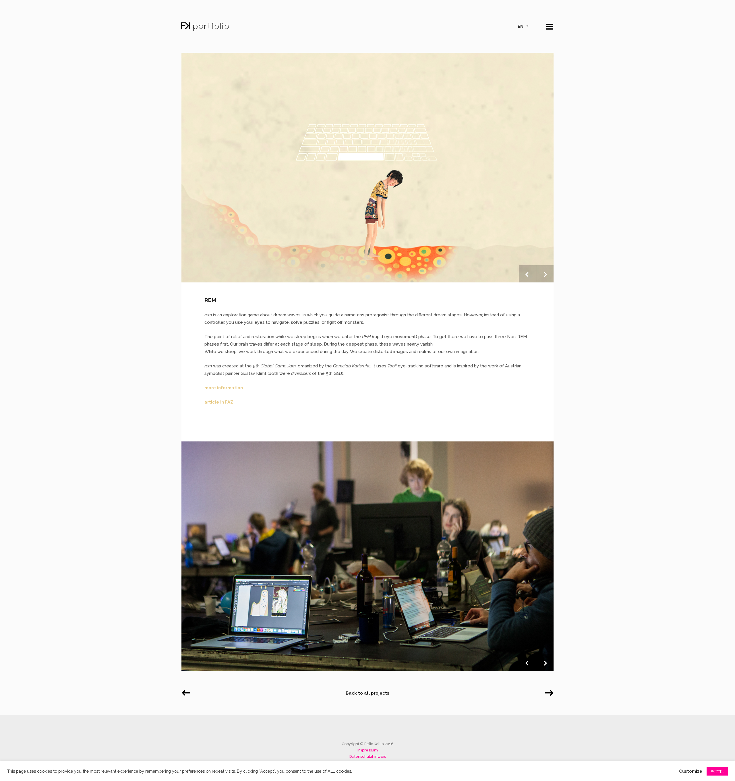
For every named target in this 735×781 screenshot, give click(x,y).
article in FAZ (218, 402)
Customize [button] (690, 771)
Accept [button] (717, 771)
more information (223, 387)
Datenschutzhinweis (367, 756)
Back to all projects (367, 693)
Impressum (367, 750)
